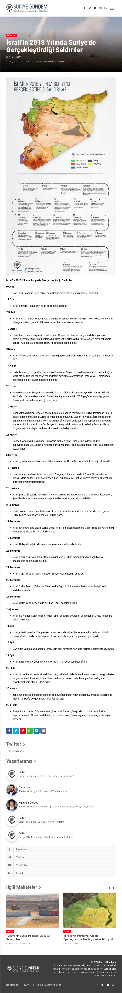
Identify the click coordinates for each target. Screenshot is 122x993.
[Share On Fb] (9, 731)
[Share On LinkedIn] (37, 731)
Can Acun (24, 787)
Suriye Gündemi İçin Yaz (49, 985)
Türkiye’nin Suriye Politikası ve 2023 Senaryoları (43, 791)
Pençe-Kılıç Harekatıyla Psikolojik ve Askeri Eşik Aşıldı (47, 837)
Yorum (10, 931)
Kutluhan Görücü (28, 802)
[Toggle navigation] (112, 8)
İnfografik (11, 35)
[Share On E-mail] (43, 731)
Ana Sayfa (10, 62)
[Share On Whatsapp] (30, 731)
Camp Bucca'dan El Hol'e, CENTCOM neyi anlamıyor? (47, 776)
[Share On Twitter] (16, 731)
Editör (22, 772)
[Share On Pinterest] (23, 731)
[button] (109, 888)
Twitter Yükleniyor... (16, 751)
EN (105, 8)
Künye (27, 985)
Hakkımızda (12, 985)
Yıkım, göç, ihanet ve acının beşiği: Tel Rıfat (41, 822)
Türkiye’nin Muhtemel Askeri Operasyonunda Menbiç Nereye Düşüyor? (56, 806)
